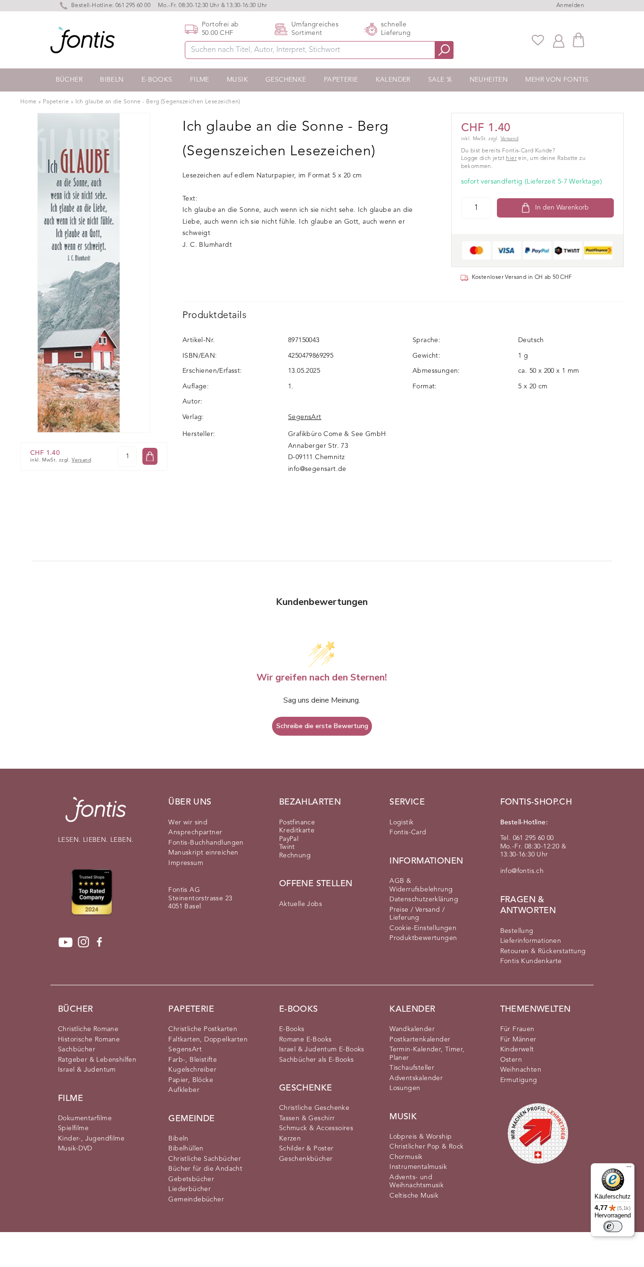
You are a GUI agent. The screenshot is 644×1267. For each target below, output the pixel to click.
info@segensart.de (317, 469)
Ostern (511, 1060)
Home (28, 102)
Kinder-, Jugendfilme (91, 1138)
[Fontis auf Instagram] (83, 942)
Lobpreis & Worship (420, 1136)
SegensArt (305, 417)
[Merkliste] (538, 40)
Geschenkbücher (306, 1159)
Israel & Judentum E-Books (321, 1049)
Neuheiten (489, 79)
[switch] (612, 1226)
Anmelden (570, 5)
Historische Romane (89, 1039)
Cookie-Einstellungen (422, 928)
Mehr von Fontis (556, 79)
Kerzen (290, 1138)
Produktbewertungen (423, 938)
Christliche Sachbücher (204, 1159)
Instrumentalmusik (418, 1167)
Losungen (404, 1088)
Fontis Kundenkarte (531, 961)
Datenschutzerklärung (423, 899)
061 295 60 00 (133, 5)
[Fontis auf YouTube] (65, 942)
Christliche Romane (88, 1029)
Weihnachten (520, 1069)
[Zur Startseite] (95, 814)
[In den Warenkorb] (149, 456)
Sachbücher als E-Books (316, 1060)
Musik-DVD (75, 1148)
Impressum (185, 863)
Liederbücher (189, 1189)
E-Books (157, 79)
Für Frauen (517, 1029)
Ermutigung (518, 1080)
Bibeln (112, 79)
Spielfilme (73, 1128)
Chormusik (406, 1157)
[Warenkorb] (578, 40)
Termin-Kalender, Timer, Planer (426, 1053)
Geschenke (285, 79)
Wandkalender (412, 1029)
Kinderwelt (517, 1049)
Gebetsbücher (191, 1179)
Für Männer (518, 1039)
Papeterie (341, 79)
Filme (199, 79)
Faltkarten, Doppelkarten (208, 1039)
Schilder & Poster (306, 1148)
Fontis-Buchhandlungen (205, 842)
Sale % (440, 79)
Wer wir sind (187, 822)
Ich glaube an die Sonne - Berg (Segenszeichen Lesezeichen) (157, 102)
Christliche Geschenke (314, 1108)
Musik (237, 79)
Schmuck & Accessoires (316, 1128)
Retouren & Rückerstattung (543, 951)
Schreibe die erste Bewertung (322, 726)
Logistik (401, 822)
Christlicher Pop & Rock (426, 1146)
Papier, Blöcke (190, 1080)
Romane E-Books (305, 1039)
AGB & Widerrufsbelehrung (421, 885)
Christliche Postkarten (202, 1029)
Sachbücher (76, 1049)
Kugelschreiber (192, 1069)
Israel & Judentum (87, 1069)
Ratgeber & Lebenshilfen (97, 1060)
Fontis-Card (407, 832)
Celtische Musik (413, 1195)
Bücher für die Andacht (205, 1169)
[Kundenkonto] (558, 40)
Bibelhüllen (185, 1148)
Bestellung (517, 931)
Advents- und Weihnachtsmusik (416, 1181)
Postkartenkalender (419, 1039)
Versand (81, 460)
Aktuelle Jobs (300, 904)
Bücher (69, 79)
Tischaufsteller (411, 1068)
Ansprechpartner (195, 832)
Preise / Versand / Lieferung (417, 914)
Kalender (393, 79)
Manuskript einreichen (203, 852)
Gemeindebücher (196, 1199)
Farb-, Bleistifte (192, 1060)
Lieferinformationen (530, 941)
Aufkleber (183, 1090)
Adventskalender (416, 1078)
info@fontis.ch (522, 871)
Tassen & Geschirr (307, 1118)
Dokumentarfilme (85, 1118)
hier (511, 158)
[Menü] (629, 1169)
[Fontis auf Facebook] (99, 942)
